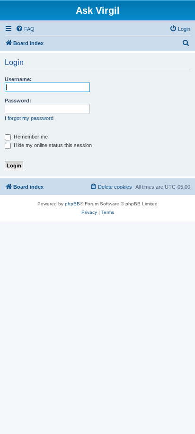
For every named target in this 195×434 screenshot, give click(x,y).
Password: (18, 100)
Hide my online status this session (52, 145)
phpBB (72, 203)
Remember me (30, 136)
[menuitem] (25, 29)
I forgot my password (29, 118)
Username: (18, 79)
